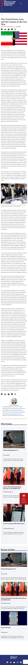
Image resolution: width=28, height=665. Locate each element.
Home (2, 13)
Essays (5, 13)
